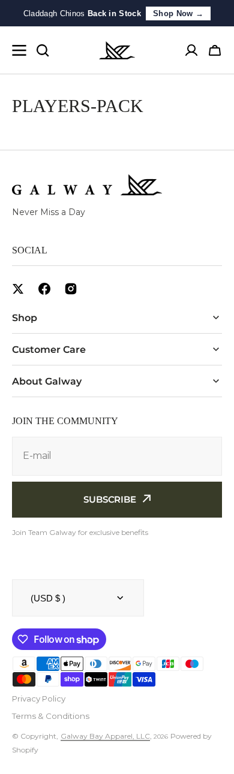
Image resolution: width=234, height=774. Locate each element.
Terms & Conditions (50, 716)
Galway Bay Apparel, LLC (105, 735)
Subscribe (109, 499)
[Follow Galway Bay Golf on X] (18, 289)
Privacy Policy (38, 698)
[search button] (42, 50)
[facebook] (44, 289)
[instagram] (71, 289)
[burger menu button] (19, 50)
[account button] (191, 50)
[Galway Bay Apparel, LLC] (117, 50)
